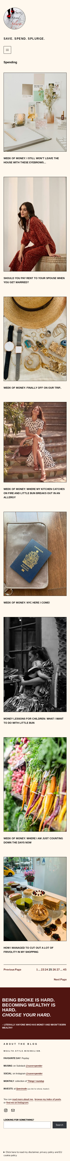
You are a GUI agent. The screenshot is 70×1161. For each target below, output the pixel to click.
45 (65, 969)
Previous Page (12, 969)
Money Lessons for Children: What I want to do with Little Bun (34, 720)
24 (46, 969)
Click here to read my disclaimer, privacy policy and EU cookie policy (33, 1154)
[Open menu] (7, 50)
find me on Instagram (17, 1102)
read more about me (23, 1099)
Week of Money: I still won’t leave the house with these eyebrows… (31, 160)
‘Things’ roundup (35, 1081)
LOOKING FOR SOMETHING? (19, 1119)
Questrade (21, 1088)
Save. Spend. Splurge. (24, 38)
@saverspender (34, 1066)
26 (54, 969)
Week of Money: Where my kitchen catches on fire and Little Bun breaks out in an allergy (34, 493)
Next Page (60, 979)
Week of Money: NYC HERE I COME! (27, 602)
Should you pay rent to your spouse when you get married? (34, 280)
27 (58, 969)
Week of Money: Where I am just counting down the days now (33, 840)
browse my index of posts (48, 1099)
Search (59, 1125)
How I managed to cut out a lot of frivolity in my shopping (28, 949)
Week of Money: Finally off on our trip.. (32, 387)
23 (42, 969)
